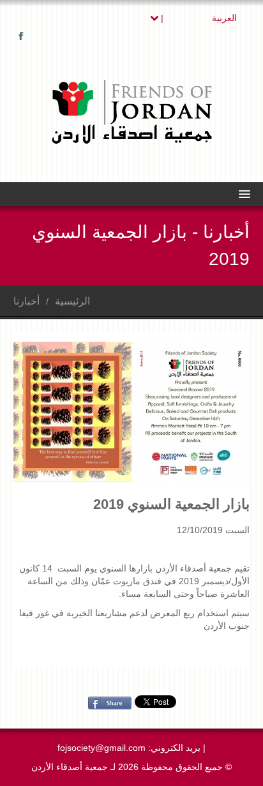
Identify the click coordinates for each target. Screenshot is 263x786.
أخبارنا (26, 301)
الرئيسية (72, 301)
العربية (197, 18)
